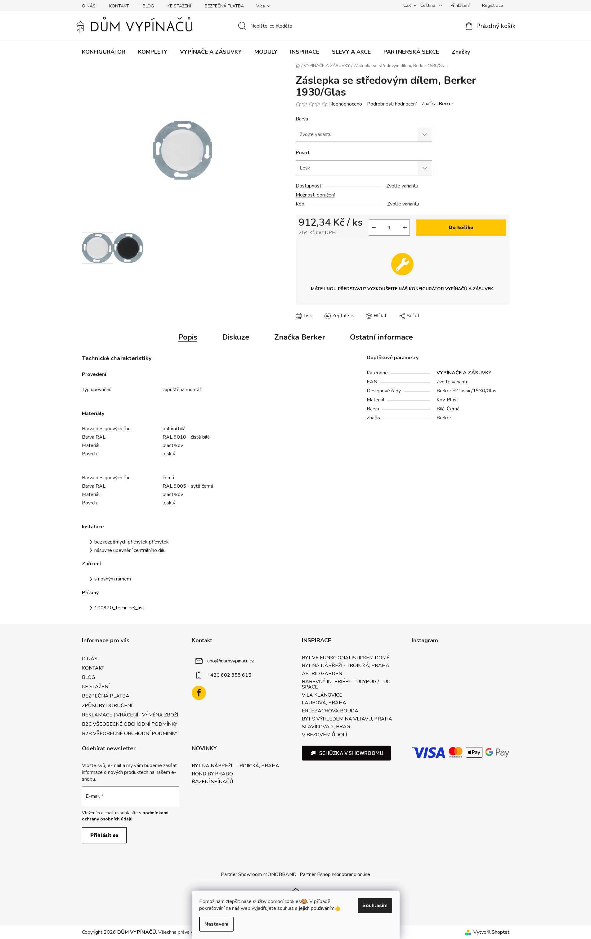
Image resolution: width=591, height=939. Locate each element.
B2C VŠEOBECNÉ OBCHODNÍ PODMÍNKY (129, 724)
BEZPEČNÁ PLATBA (224, 6)
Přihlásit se (104, 835)
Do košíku (461, 227)
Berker (446, 103)
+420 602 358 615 (229, 675)
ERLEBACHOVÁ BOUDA (330, 711)
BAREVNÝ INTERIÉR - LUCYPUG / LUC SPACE (346, 684)
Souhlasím (374, 905)
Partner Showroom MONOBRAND (259, 874)
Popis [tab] (187, 337)
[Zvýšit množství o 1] (405, 227)
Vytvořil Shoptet (491, 932)
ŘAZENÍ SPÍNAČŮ (212, 782)
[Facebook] (199, 693)
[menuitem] (104, 51)
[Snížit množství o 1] (373, 227)
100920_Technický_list (119, 607)
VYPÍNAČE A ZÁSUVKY (464, 372)
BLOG (148, 6)
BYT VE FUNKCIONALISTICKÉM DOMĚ (345, 658)
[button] (346, 753)
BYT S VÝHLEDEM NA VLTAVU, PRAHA (347, 719)
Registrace (492, 5)
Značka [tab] (299, 337)
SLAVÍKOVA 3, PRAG (326, 727)
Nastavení (216, 924)
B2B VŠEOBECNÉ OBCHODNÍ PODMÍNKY (129, 733)
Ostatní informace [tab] (381, 337)
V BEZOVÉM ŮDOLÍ (324, 735)
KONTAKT (119, 6)
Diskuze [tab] (235, 337)
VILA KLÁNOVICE (322, 695)
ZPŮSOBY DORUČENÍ (107, 705)
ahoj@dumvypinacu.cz (230, 660)
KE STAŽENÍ (179, 6)
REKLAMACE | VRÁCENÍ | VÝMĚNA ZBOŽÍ (130, 714)
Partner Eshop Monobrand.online (335, 874)
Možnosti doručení (315, 195)
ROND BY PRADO (212, 774)
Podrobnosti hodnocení (392, 104)
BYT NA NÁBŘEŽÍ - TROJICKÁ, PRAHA (345, 666)
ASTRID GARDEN (322, 674)
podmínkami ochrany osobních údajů (125, 816)
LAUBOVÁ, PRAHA (324, 703)
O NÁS (89, 6)
